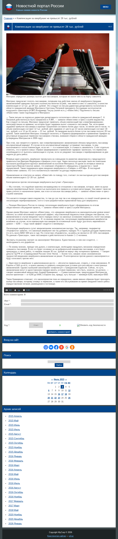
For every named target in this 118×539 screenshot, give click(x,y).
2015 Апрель (15, 416)
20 (49, 398)
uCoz (71, 536)
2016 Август (14, 488)
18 (66, 394)
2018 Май (13, 510)
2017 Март (14, 505)
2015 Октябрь (15, 443)
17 (62, 394)
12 (69, 390)
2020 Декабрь (15, 519)
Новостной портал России (40, 6)
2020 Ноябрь (15, 514)
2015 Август (14, 434)
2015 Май (13, 420)
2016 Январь (15, 456)
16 (59, 394)
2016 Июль (14, 483)
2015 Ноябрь (15, 447)
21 (52, 398)
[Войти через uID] (45, 347)
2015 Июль (14, 429)
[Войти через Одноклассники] (72, 347)
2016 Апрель (15, 470)
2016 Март (14, 465)
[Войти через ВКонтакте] (51, 347)
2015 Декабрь (15, 452)
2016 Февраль (15, 461)
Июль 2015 (59, 379)
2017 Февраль (15, 501)
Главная (8, 18)
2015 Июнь (14, 425)
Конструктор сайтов (56, 536)
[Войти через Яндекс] (61, 347)
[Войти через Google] (66, 347)
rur (19, 290)
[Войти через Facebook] (56, 347)
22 (55, 398)
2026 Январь (15, 523)
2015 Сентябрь (16, 438)
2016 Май (13, 474)
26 (69, 398)
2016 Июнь (14, 479)
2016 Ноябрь (15, 497)
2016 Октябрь (15, 492)
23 (59, 398)
